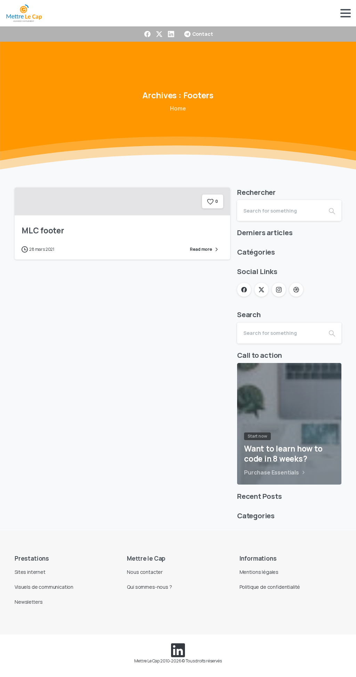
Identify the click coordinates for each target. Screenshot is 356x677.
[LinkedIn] (171, 34)
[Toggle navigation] (346, 13)
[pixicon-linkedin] (178, 649)
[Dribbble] (296, 290)
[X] (159, 34)
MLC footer (43, 230)
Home (178, 108)
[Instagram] (279, 290)
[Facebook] (147, 34)
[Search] (332, 210)
